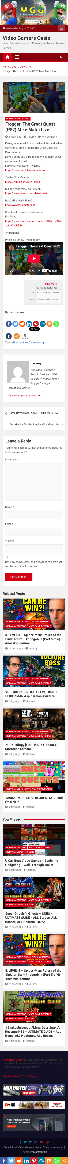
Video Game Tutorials (40, 626)
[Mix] (49, 321)
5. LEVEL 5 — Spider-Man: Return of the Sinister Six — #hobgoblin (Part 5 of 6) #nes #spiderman (33, 639)
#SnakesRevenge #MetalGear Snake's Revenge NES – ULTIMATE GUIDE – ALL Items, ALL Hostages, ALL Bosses (33, 1032)
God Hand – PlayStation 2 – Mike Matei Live (34, 424)
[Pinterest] (36, 321)
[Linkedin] (29, 321)
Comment (12, 459)
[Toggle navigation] (16, 57)
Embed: (31, 299)
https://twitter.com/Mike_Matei (22, 181)
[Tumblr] (9, 334)
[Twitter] (15, 321)
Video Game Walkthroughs (20, 852)
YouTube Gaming (34, 342)
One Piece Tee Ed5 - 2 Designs (20, 1076)
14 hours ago (16, 648)
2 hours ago (15, 869)
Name (9, 507)
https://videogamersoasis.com (24, 395)
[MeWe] (43, 321)
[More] (17, 334)
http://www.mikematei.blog (20, 205)
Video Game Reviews (16, 626)
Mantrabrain (40, 1151)
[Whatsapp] (56, 321)
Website (9, 540)
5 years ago (15, 136)
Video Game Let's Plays (18, 119)
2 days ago (14, 701)
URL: (33, 293)
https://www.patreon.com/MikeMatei (26, 193)
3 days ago (14, 754)
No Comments (50, 136)
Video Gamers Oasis (26, 38)
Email (9, 524)
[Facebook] (9, 321)
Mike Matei (51, 284)
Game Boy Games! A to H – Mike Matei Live (34, 413)
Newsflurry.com (13, 1059)
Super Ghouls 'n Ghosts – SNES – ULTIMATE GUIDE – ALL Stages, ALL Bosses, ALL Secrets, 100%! (31, 918)
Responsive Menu (61, 28)
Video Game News (41, 622)
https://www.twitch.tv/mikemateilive (25, 170)
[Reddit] (22, 321)
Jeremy (31, 136)
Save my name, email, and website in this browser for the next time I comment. (33, 564)
